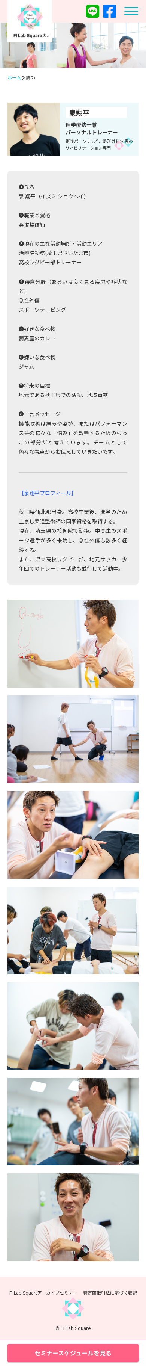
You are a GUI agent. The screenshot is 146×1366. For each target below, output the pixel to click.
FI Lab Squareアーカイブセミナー (43, 1292)
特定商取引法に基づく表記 (110, 1292)
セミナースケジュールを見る (73, 1352)
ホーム (14, 77)
